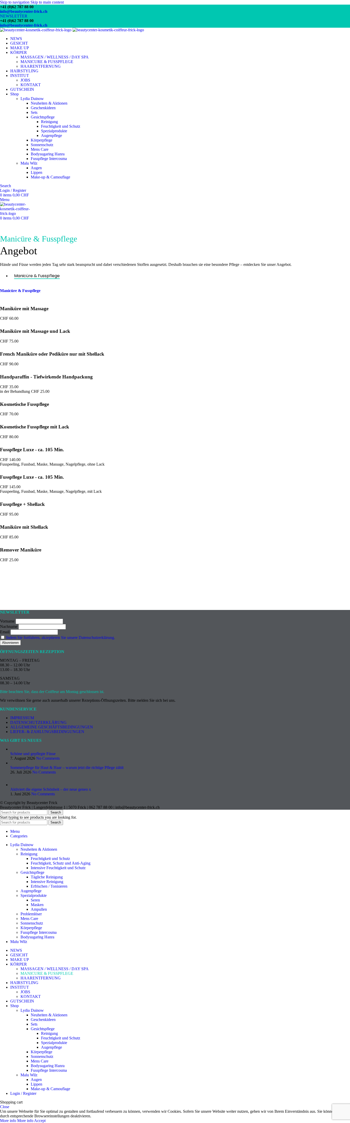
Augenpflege (51, 135)
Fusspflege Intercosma (49, 158)
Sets (34, 112)
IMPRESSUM (22, 718)
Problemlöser (31, 914)
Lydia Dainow (32, 98)
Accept (40, 1120)
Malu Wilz (28, 163)
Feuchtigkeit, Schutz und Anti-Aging (60, 863)
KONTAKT (30, 85)
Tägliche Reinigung (47, 877)
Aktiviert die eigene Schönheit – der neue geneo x (50, 789)
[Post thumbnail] (35, 749)
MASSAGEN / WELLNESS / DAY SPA (54, 57)
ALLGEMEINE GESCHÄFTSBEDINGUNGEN (51, 727)
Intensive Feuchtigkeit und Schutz (58, 868)
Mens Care (39, 149)
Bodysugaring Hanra (48, 154)
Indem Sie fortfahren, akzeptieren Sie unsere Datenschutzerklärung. (60, 637)
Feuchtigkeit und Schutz (60, 126)
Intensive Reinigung (47, 881)
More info (16, 1120)
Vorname (7, 621)
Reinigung (49, 121)
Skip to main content (47, 2)
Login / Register (23, 1093)
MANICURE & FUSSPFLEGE (46, 61)
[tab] (37, 275)
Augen (36, 168)
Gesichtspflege (43, 117)
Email (4, 632)
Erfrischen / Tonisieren (49, 886)
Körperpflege (41, 140)
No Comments (48, 758)
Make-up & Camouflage (50, 177)
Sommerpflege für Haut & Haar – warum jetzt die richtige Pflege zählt (66, 767)
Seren (35, 900)
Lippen (36, 172)
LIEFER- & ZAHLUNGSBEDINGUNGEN (47, 731)
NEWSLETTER (13, 16)
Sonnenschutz (42, 145)
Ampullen (39, 909)
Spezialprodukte (54, 131)
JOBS (25, 80)
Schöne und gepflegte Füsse (33, 753)
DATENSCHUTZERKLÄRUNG (38, 722)
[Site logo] (36, 30)
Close (4, 1107)
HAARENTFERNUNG (40, 66)
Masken (37, 905)
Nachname (8, 626)
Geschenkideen (43, 108)
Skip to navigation (15, 2)
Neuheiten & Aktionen (49, 103)
